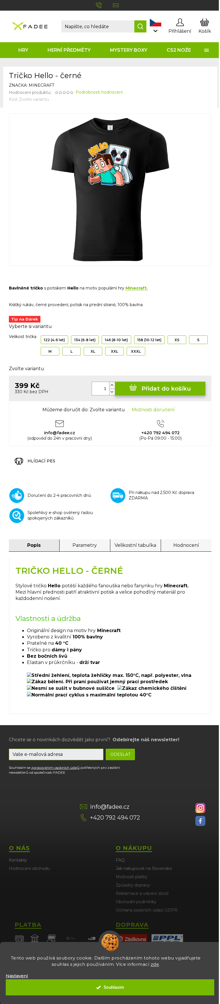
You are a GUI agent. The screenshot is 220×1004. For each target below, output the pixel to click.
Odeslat (120, 754)
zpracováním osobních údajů (55, 767)
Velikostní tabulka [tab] (135, 545)
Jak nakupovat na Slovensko (144, 868)
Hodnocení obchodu (29, 868)
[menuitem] (23, 50)
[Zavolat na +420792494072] (104, 5)
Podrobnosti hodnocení (99, 92)
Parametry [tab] (84, 545)
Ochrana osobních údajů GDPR (147, 910)
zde (155, 964)
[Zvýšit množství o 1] (112, 385)
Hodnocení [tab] (186, 545)
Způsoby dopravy (133, 885)
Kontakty (18, 860)
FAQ (120, 860)
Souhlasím (114, 987)
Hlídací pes (41, 461)
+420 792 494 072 (115, 817)
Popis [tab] (34, 545)
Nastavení (17, 976)
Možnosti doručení (153, 409)
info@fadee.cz (109, 806)
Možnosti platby (132, 876)
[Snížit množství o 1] (112, 392)
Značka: (31, 85)
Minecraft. (136, 288)
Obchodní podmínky (136, 901)
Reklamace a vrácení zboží (142, 893)
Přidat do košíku (166, 388)
